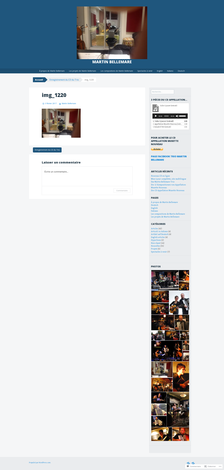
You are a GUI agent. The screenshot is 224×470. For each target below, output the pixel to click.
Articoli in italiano (159, 231)
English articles (158, 237)
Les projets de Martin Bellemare (82, 71)
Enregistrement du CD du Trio (64, 79)
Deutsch (181, 71)
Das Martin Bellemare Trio (162, 182)
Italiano (170, 71)
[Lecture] (156, 116)
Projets (154, 249)
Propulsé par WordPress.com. (40, 463)
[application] (170, 116)
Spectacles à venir (144, 71)
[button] (164, 280)
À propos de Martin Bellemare (52, 71)
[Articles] (193, 463)
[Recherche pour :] (162, 92)
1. (163, 121)
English (160, 71)
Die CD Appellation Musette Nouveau (167, 190)
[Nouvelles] (188, 463)
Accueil (39, 79)
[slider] (182, 115)
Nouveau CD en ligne (160, 176)
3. (162, 127)
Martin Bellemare (112, 61)
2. (167, 124)
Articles (154, 228)
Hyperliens (156, 240)
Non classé (155, 243)
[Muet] (177, 116)
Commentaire (122, 190)
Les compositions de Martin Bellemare (116, 71)
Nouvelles (155, 246)
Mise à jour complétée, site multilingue (168, 179)
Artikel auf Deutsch (159, 234)
